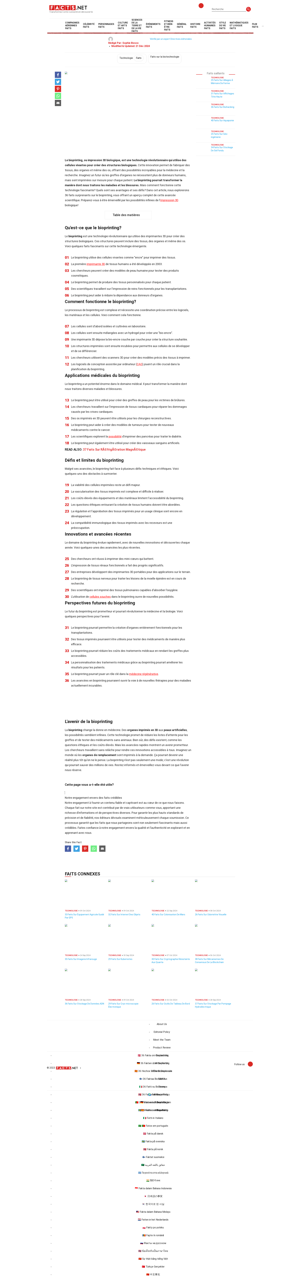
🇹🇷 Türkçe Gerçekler (153, 1266)
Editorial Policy (162, 1031)
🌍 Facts (153, 1094)
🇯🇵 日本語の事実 (153, 1196)
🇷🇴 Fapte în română (153, 1235)
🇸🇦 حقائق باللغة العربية (153, 1164)
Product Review (162, 1047)
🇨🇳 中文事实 (153, 1274)
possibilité (115, 436)
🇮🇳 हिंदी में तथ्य (153, 1180)
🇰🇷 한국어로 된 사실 (153, 1204)
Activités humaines (209, 25)
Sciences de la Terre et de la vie (137, 25)
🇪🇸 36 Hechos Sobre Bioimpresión (153, 1071)
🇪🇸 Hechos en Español (153, 1110)
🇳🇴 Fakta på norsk (153, 1149)
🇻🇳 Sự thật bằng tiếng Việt (153, 1258)
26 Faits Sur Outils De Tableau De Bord (171, 1003)
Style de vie (222, 25)
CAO (139, 364)
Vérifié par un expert (160, 39)
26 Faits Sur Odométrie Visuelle (210, 914)
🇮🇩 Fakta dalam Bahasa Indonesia (153, 1188)
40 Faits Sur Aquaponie (222, 120)
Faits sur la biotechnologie (164, 56)
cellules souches (100, 596)
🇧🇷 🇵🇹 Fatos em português (153, 1125)
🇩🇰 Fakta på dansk (153, 1133)
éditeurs (105, 817)
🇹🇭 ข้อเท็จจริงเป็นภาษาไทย (153, 1250)
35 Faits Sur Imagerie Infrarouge (81, 959)
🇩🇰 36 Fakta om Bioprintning (153, 1055)
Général (182, 25)
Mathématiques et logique (239, 25)
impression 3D (169, 200)
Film (255, 25)
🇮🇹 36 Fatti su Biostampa (153, 1086)
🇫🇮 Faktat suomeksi (153, 1157)
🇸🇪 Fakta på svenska (153, 1141)
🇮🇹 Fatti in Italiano (153, 1117)
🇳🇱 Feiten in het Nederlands (153, 1219)
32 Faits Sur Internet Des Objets (124, 914)
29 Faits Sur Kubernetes (120, 959)
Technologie (130, 57)
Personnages (106, 25)
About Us (162, 1024)
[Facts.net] (68, 7)
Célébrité (89, 25)
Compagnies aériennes (72, 25)
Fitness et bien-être (168, 25)
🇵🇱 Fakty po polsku (153, 1227)
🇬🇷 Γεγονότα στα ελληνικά (153, 1172)
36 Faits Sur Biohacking (222, 107)
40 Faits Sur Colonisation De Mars (168, 914)
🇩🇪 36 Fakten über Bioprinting (153, 1063)
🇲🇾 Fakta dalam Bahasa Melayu (153, 1211)
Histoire (195, 25)
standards (173, 812)
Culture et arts (123, 25)
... (263, 25)
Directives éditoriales (181, 39)
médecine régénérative (143, 674)
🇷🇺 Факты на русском (153, 1243)
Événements (153, 25)
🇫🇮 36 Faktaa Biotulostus (153, 1078)
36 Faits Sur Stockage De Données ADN (84, 1003)
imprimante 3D (96, 264)
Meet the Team (161, 1039)
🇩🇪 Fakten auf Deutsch (153, 1102)
